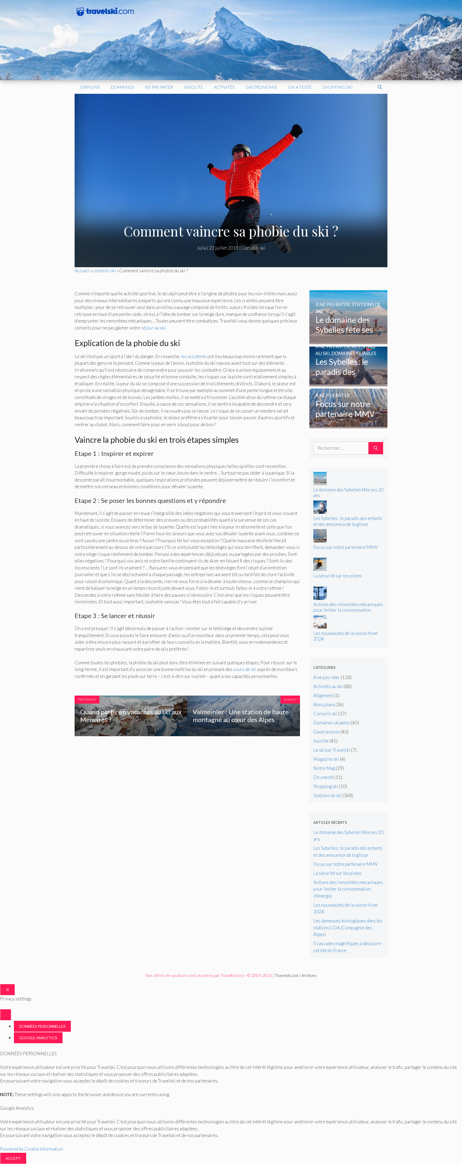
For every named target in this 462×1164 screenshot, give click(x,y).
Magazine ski (326, 759)
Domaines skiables (331, 722)
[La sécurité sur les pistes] (320, 569)
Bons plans (324, 704)
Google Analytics (38, 1037)
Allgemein (323, 695)
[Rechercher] (375, 448)
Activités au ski (328, 686)
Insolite (193, 87)
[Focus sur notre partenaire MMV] (348, 425)
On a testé (300, 87)
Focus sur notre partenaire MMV (345, 547)
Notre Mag (324, 768)
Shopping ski (337, 87)
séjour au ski (153, 328)
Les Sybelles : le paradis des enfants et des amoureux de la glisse (347, 521)
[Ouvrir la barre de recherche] (379, 87)
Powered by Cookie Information (31, 1149)
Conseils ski (253, 248)
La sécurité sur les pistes (337, 576)
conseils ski (104, 270)
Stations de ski (327, 795)
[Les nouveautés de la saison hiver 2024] (320, 627)
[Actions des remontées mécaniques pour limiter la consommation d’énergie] (320, 598)
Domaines (122, 87)
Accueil (82, 270)
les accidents (193, 356)
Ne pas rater (159, 87)
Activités (224, 87)
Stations (90, 87)
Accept (13, 1158)
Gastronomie (261, 87)
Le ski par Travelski (331, 750)
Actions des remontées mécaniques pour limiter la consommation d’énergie (348, 610)
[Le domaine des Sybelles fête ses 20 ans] (348, 341)
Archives (309, 975)
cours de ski (244, 669)
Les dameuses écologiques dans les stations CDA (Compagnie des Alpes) (347, 927)
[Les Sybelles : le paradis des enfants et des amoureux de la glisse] (348, 383)
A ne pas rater (326, 677)
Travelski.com (286, 975)
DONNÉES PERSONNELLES (42, 1026)
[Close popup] (5, 1015)
